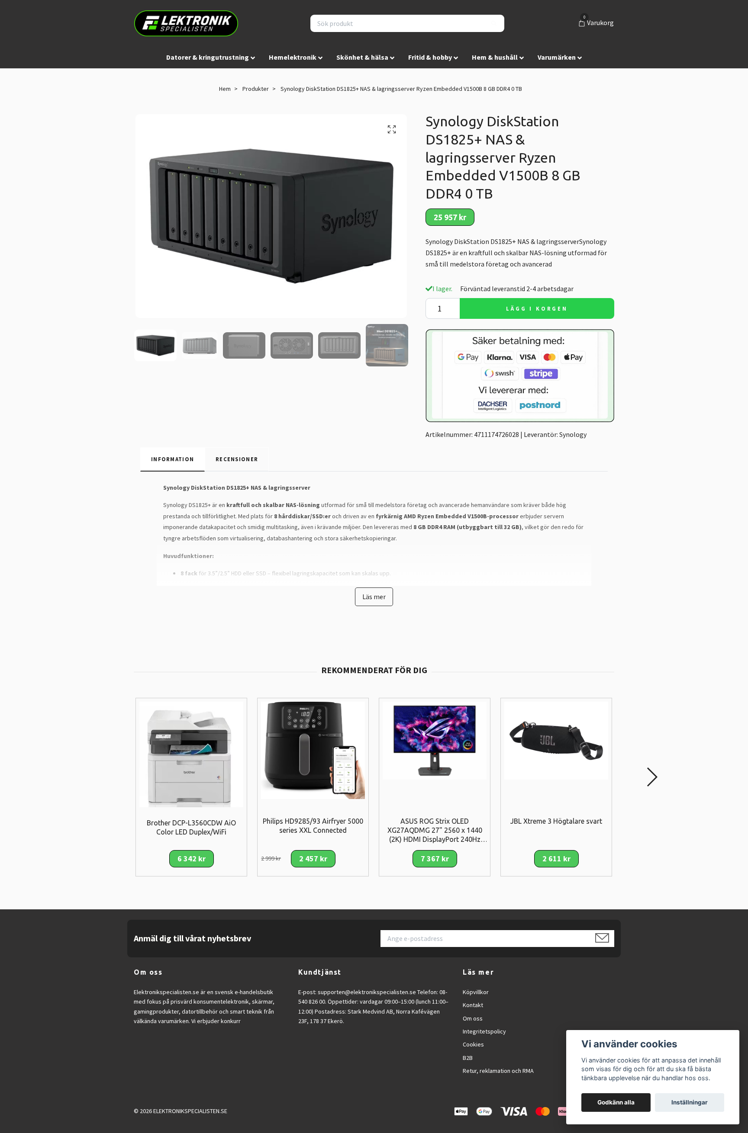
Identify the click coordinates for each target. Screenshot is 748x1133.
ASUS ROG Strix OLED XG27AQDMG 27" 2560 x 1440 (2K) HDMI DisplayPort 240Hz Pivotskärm (434, 830)
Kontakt (473, 1005)
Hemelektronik (292, 57)
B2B (468, 1058)
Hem (225, 89)
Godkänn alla (616, 1102)
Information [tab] (172, 459)
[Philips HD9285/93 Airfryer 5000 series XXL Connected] (313, 749)
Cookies (473, 1044)
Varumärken (557, 57)
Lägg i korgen (537, 308)
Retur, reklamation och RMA (498, 1071)
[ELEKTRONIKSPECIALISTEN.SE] (186, 23)
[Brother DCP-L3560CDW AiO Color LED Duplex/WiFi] (191, 753)
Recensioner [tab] (237, 459)
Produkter (255, 89)
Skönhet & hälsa (362, 57)
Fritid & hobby (430, 57)
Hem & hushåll (495, 57)
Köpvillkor (476, 992)
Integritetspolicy (484, 1031)
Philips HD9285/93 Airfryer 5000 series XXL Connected (313, 825)
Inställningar (689, 1102)
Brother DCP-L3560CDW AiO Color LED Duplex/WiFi (191, 827)
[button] (652, 776)
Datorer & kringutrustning (207, 57)
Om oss (473, 1018)
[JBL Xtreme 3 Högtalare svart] (556, 739)
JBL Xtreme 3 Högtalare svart (556, 821)
